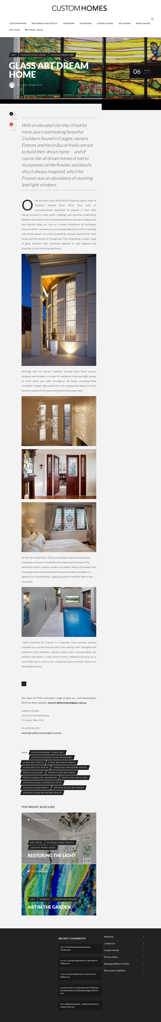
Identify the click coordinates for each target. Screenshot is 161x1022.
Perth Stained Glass (74, 777)
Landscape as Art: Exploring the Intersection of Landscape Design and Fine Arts (79, 990)
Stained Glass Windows (69, 787)
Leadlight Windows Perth (70, 767)
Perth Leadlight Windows (40, 777)
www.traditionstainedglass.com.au (67, 702)
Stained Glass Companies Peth (42, 782)
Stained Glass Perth (36, 787)
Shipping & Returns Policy (116, 963)
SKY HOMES (125, 23)
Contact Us (109, 943)
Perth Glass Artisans (61, 772)
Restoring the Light (51, 855)
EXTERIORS (86, 23)
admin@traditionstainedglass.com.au (41, 732)
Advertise (108, 936)
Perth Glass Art (33, 772)
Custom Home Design (60, 842)
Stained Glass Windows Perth (42, 792)
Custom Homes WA (62, 55)
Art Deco (36, 842)
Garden (45, 899)
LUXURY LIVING (105, 23)
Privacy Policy (111, 957)
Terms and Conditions (114, 970)
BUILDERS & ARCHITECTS (45, 23)
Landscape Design (65, 899)
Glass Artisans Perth (61, 762)
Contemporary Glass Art (47, 752)
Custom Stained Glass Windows (51, 757)
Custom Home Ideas (33, 55)
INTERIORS (68, 23)
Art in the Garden (49, 907)
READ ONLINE (143, 23)
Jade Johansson (32, 85)
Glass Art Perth (33, 762)
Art (14, 55)
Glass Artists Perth (35, 767)
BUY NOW (14, 30)
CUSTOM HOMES (17, 23)
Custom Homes (111, 950)
